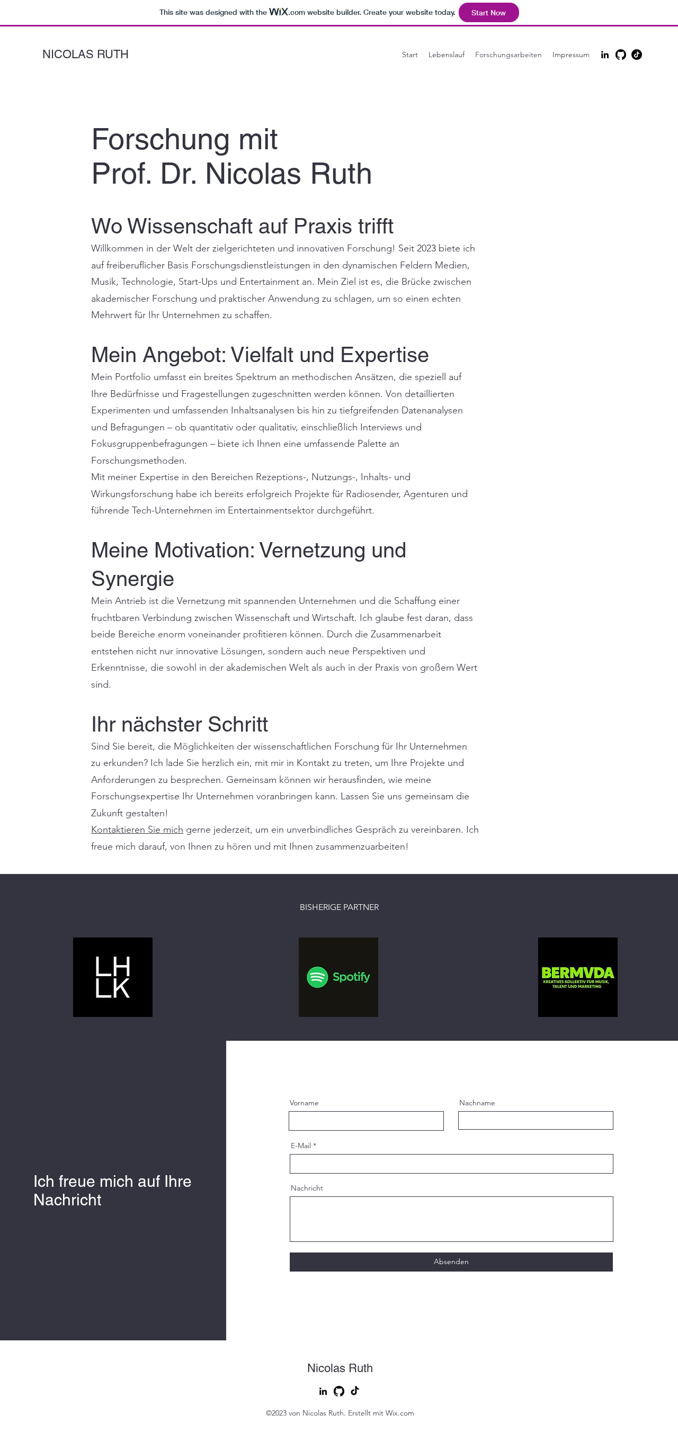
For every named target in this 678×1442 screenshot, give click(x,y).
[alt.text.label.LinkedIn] (605, 54)
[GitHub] (620, 54)
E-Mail (301, 1145)
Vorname (304, 1102)
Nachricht (307, 1188)
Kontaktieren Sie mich (137, 829)
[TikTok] (636, 54)
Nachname (477, 1102)
